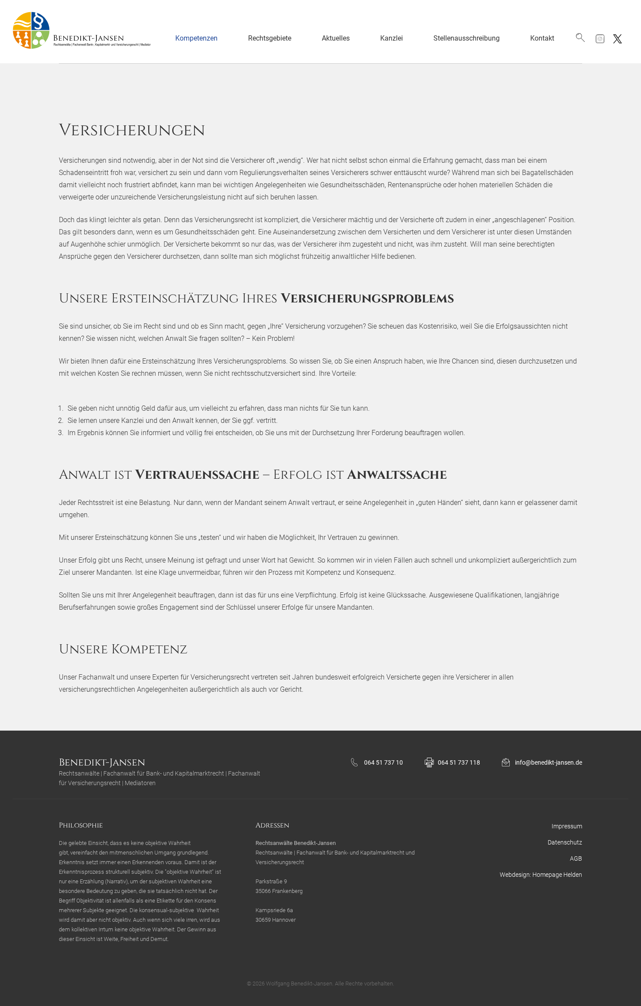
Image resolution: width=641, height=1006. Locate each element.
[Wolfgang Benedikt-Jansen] (86, 31)
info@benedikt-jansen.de (548, 762)
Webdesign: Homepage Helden (541, 874)
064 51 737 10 (383, 762)
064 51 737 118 (459, 762)
